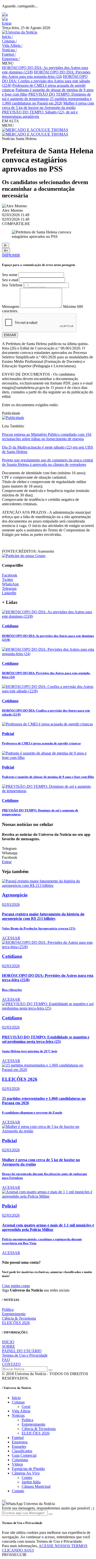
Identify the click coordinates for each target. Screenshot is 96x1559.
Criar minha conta (16, 1286)
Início (7, 37)
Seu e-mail (10, 280)
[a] (5, 14)
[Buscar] (50, 1370)
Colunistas (20, 1460)
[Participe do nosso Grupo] (23, 556)
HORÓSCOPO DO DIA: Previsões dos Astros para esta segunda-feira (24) (46, 74)
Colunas (9, 41)
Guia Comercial (24, 1455)
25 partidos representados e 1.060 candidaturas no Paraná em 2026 (47, 101)
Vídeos (17, 1464)
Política (8, 1309)
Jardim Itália (31, 1482)
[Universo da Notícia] (19, 32)
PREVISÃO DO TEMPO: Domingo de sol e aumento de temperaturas (46, 96)
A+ (6, 250)
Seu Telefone (12, 285)
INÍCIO (8, 1342)
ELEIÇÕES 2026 (16, 1323)
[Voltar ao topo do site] (4, 1500)
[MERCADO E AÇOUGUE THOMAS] (35, 130)
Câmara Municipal (36, 1486)
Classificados (22, 1451)
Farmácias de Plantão (28, 1469)
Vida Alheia (12, 45)
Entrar (7, 23)
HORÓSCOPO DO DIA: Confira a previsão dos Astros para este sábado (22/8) (46, 81)
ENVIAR (10, 335)
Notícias (9, 50)
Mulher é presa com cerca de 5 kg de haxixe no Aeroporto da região (48, 105)
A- (5, 245)
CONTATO (11, 1364)
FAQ (6, 1360)
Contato (18, 1491)
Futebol (9, 54)
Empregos (11, 59)
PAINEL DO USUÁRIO (22, 1351)
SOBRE (8, 1346)
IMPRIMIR (11, 255)
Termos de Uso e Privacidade (25, 1355)
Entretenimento (14, 1314)
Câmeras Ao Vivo (26, 1473)
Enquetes (19, 1446)
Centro (27, 1477)
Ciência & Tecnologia (19, 1318)
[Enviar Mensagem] (50, 1514)
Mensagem (10, 306)
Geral (26, 1406)
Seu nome (9, 275)
